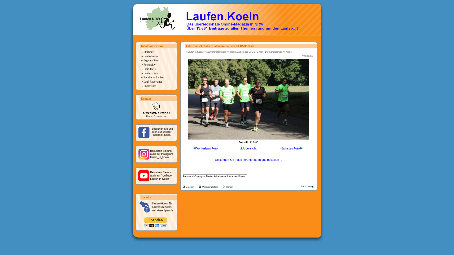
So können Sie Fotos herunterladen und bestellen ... (248, 160)
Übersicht (250, 148)
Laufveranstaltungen (216, 52)
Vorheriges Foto (207, 148)
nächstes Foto (290, 148)
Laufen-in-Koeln (195, 52)
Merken (229, 187)
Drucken (190, 187)
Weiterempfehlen (210, 187)
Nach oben (306, 186)
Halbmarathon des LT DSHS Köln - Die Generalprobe (256, 52)
